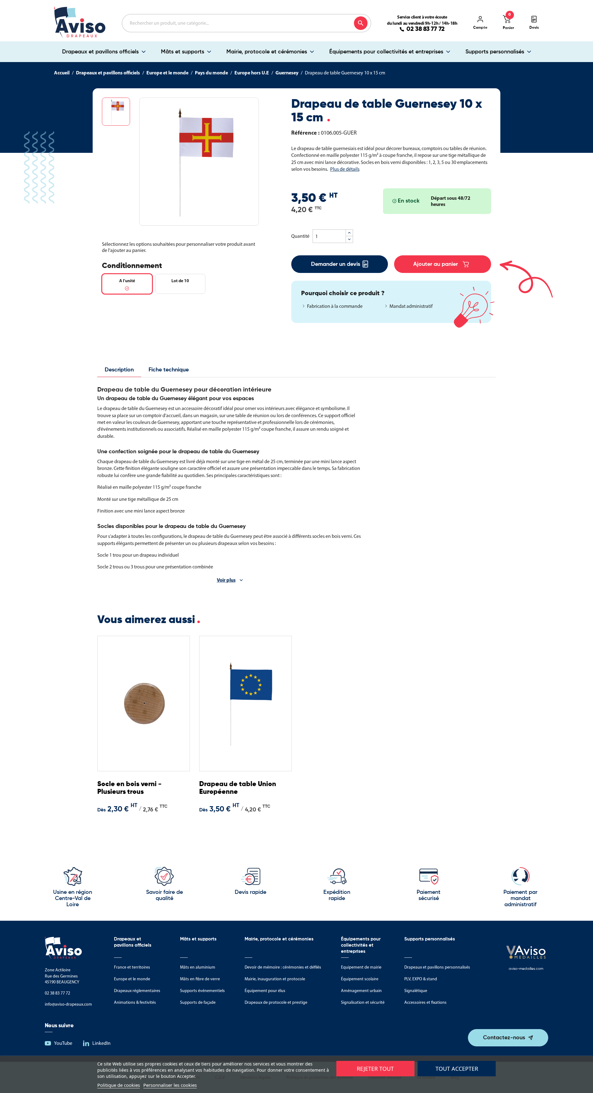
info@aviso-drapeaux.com (68, 1004)
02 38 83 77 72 (425, 29)
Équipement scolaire (359, 979)
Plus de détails (345, 169)
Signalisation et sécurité (363, 1002)
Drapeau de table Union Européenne (237, 788)
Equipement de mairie (361, 967)
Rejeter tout (375, 1068)
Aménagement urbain (361, 990)
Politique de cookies (118, 1085)
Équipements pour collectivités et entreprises (386, 52)
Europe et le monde (132, 979)
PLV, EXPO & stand (420, 979)
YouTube (63, 1043)
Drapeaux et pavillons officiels (100, 52)
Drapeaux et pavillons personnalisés (437, 967)
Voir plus (226, 580)
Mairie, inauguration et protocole (275, 979)
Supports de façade (198, 1002)
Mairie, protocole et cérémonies (266, 52)
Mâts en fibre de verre (200, 979)
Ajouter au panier (435, 264)
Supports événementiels (202, 990)
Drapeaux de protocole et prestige (276, 1002)
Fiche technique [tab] (169, 370)
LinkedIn (101, 1043)
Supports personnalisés (494, 52)
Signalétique (415, 990)
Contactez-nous (504, 1038)
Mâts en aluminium (197, 967)
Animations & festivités (135, 1002)
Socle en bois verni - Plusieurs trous (129, 788)
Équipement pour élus (265, 990)
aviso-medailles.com (526, 969)
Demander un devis (335, 264)
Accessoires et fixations (425, 1002)
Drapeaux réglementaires (137, 990)
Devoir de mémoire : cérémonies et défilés (283, 967)
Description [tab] (119, 370)
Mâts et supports (182, 52)
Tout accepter (456, 1068)
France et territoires (132, 967)
